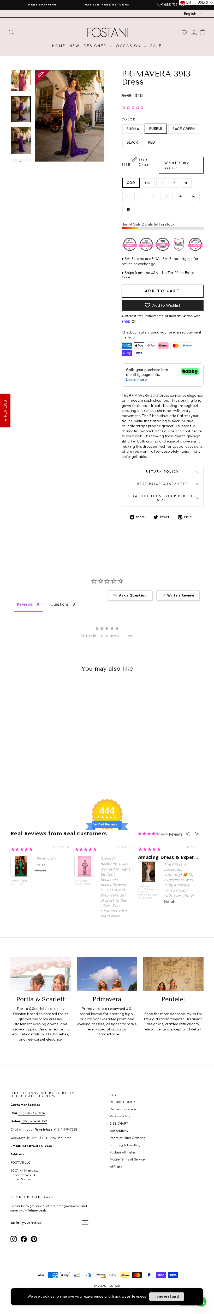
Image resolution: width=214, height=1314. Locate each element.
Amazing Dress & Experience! (173, 857)
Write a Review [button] (180, 595)
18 (128, 209)
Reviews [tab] (25, 604)
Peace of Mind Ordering (128, 1138)
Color (129, 119)
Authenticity (119, 1131)
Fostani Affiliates (122, 1152)
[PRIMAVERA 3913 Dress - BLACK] (39, 767)
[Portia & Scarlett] (40, 974)
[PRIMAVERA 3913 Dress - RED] (46, 767)
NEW (74, 45)
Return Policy (162, 471)
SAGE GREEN (184, 128)
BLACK (132, 142)
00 (148, 183)
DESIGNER (96, 45)
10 (153, 196)
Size (156, 164)
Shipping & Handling (125, 1145)
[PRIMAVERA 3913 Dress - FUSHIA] (18, 767)
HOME (59, 45)
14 (180, 196)
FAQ (113, 1095)
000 (131, 182)
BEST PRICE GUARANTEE (162, 484)
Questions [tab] (60, 604)
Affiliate (116, 1167)
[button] (188, 2)
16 (193, 196)
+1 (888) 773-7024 (31, 1113)
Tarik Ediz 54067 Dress (83, 883)
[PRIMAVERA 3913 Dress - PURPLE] (25, 767)
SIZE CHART (119, 1123)
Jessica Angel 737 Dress (19, 883)
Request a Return (123, 1109)
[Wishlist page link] (184, 32)
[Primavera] (107, 974)
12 (166, 196)
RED (151, 142)
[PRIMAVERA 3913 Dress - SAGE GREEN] (32, 767)
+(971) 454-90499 (34, 1121)
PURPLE (155, 128)
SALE (156, 45)
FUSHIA (133, 128)
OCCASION (129, 45)
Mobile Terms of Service (127, 1159)
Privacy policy (120, 1116)
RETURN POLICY (122, 1102)
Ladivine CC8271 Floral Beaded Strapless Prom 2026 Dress (147, 892)
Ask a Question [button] (133, 595)
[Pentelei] (173, 974)
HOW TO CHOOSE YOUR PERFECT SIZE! (162, 498)
